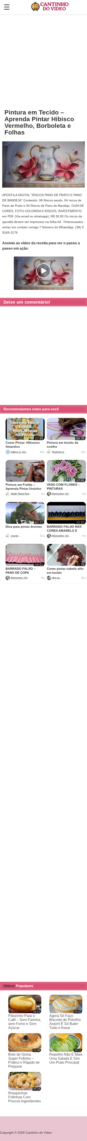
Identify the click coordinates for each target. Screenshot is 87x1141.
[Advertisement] (43, 61)
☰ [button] (7, 7)
